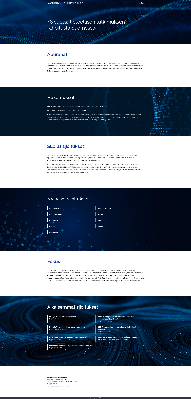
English (141, 3)
